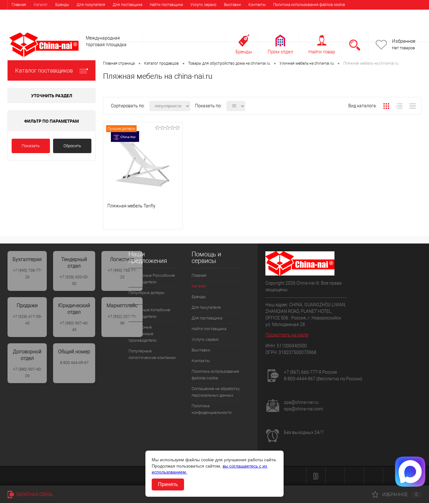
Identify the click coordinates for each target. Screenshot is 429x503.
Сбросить (72, 145)
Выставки (232, 5)
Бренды (62, 5)
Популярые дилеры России (146, 296)
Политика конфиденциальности (134, 14)
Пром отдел (280, 52)
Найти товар (321, 52)
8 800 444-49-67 (74, 362)
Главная (19, 5)
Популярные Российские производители (151, 278)
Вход (381, 24)
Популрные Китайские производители (149, 313)
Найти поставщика (166, 5)
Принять (168, 484)
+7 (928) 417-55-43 (27, 319)
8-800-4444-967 (299, 378)
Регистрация (405, 24)
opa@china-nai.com (303, 408)
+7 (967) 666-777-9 (302, 372)
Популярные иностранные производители (142, 334)
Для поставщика (127, 5)
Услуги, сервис (203, 5)
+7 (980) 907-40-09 (27, 372)
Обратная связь (34, 494)
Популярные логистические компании (152, 354)
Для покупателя (91, 5)
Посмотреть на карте (286, 334)
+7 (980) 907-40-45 (74, 326)
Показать (31, 145)
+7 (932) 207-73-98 (122, 319)
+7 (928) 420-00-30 (74, 280)
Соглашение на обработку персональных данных (55, 14)
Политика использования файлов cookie (309, 5)
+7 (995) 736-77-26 (27, 273)
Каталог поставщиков (44, 70)
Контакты (257, 5)
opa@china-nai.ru (301, 402)
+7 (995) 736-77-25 (122, 273)
